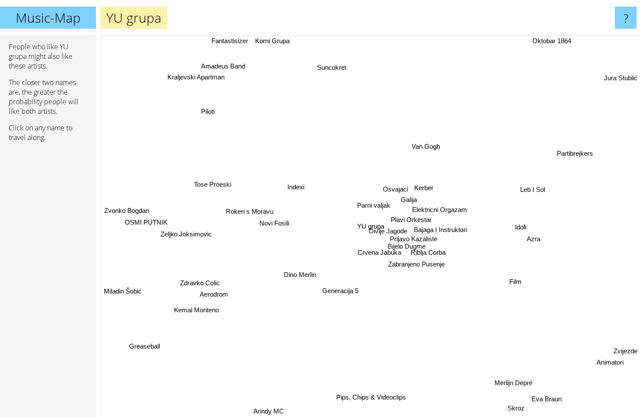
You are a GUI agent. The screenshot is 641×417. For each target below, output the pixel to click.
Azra (533, 239)
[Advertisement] (48, 282)
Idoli (520, 227)
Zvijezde (626, 350)
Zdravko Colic (200, 283)
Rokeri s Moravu (250, 211)
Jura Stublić (621, 78)
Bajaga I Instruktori (440, 229)
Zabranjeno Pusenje (416, 264)
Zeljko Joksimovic (186, 234)
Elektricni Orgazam (439, 209)
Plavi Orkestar (411, 219)
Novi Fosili (274, 222)
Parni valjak (374, 205)
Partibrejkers (576, 154)
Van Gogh (427, 146)
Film (515, 282)
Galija (409, 200)
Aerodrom (214, 294)
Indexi (296, 186)
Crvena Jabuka (379, 252)
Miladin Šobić (123, 291)
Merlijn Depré (514, 382)
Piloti (207, 112)
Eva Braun (547, 398)
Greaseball (141, 343)
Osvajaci (395, 189)
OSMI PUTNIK (146, 222)
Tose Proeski (212, 184)
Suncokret (332, 67)
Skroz (516, 407)
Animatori (610, 362)
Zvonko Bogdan (126, 210)
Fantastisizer (229, 40)
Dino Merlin (300, 274)
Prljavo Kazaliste (413, 239)
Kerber (423, 187)
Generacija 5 (340, 290)
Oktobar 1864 (551, 40)
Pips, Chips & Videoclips (372, 397)
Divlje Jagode (387, 231)
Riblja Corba (427, 252)
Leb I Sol (533, 190)
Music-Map (48, 18)
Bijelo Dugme (407, 246)
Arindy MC (268, 411)
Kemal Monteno (196, 310)
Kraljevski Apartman (197, 76)
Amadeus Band (224, 65)
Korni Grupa (272, 40)
